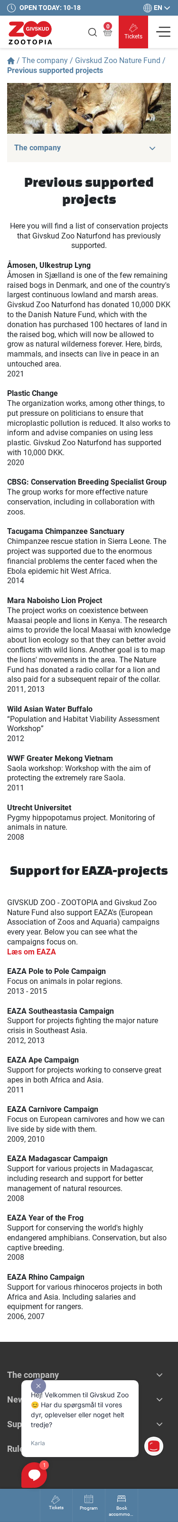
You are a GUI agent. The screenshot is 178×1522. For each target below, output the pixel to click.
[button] (152, 148)
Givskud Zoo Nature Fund (117, 60)
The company (45, 60)
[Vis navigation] (163, 31)
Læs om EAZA (31, 951)
